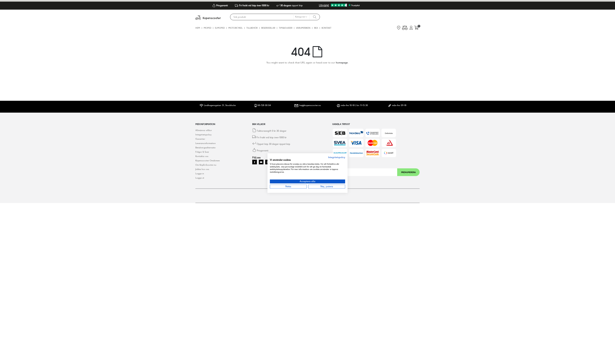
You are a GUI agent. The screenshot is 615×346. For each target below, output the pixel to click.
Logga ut (199, 178)
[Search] (315, 17)
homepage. (342, 62)
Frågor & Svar (202, 152)
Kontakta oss (201, 156)
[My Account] (411, 28)
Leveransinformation (205, 143)
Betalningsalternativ (205, 147)
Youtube (261, 162)
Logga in (199, 173)
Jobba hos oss (202, 169)
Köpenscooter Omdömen (207, 160)
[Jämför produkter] (405, 28)
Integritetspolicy (203, 134)
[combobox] (275, 17)
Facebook (254, 162)
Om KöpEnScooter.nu (205, 165)
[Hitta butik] (399, 28)
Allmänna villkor (203, 130)
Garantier (200, 139)
